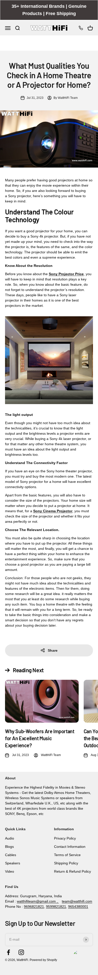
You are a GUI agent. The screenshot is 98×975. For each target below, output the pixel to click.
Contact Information (69, 847)
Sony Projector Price (66, 274)
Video (9, 871)
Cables (10, 855)
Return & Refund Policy (72, 871)
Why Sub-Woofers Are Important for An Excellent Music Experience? (39, 738)
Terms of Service (67, 855)
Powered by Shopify (43, 960)
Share (53, 650)
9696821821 (34, 907)
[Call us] (80, 27)
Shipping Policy (66, 863)
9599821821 (56, 907)
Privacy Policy (65, 838)
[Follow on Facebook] (8, 952)
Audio (9, 838)
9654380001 (78, 907)
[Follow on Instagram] (21, 952)
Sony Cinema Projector (52, 511)
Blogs (9, 847)
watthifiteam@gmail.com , (38, 901)
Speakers (12, 863)
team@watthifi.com (77, 901)
